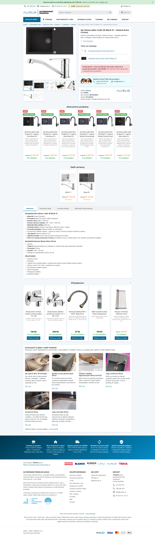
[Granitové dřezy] (37, 401)
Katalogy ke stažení (76, 486)
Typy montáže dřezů (60, 412)
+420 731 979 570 (102, 81)
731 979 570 (29, 6)
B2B (71, 499)
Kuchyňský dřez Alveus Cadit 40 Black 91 (102, 58)
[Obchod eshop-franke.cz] (68, 463)
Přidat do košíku (33, 338)
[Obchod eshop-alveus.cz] (112, 463)
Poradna (99, 19)
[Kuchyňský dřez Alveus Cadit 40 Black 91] (83, 58)
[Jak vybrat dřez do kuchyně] (37, 362)
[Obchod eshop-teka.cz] (123, 464)
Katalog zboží (31, 19)
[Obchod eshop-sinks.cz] (101, 463)
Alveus (88, 90)
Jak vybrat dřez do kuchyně (36, 373)
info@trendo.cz (43, 6)
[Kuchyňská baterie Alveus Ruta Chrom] (83, 50)
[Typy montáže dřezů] (64, 401)
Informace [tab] (29, 208)
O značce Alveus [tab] (63, 208)
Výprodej (47, 19)
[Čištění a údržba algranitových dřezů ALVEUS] (91, 362)
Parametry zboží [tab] (45, 208)
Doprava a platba (84, 19)
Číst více (28, 386)
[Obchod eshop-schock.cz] (91, 463)
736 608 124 (120, 488)
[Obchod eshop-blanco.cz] (80, 464)
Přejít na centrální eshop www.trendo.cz (36, 465)
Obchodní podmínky (76, 478)
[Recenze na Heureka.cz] (48, 502)
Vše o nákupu (112, 19)
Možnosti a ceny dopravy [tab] (84, 208)
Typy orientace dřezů (114, 373)
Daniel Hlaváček (34, 533)
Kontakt (125, 19)
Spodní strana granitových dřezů (62, 374)
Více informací (88, 41)
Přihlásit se (95, 478)
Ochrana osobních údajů (78, 488)
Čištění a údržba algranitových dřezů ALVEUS (90, 374)
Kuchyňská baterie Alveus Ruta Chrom (101, 51)
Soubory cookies (75, 491)
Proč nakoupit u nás (64, 19)
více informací (90, 514)
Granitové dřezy (31, 412)
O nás (71, 480)
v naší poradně (53, 429)
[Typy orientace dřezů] (118, 362)
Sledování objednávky (98, 475)
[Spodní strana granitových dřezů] (64, 362)
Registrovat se (96, 480)
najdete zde (103, 2)
